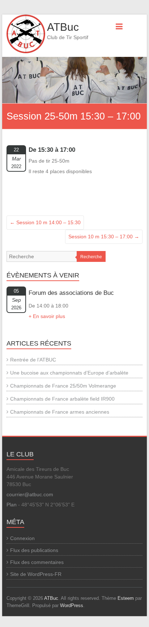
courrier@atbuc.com (30, 494)
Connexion (22, 538)
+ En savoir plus (47, 316)
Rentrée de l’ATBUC (33, 360)
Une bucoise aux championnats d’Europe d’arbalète (69, 373)
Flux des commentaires (37, 562)
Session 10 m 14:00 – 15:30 (45, 222)
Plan (12, 504)
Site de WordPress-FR (35, 574)
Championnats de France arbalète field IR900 (62, 399)
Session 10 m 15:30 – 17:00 (103, 236)
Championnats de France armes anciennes (59, 412)
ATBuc (63, 27)
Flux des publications (34, 550)
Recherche (91, 256)
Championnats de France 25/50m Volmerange (63, 386)
